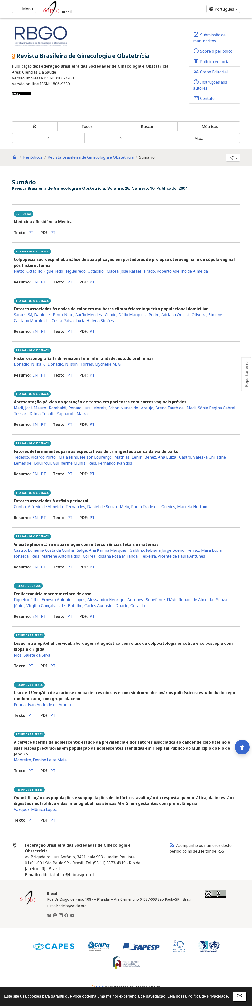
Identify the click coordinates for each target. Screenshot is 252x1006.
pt (30, 232)
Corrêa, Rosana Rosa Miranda (110, 556)
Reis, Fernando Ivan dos (110, 463)
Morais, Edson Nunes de (115, 407)
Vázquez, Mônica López (35, 809)
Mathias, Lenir (128, 457)
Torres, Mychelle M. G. (100, 364)
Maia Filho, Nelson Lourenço (85, 457)
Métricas (210, 126)
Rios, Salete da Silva (32, 655)
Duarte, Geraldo (130, 605)
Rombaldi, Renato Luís (69, 407)
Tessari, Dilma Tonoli (33, 413)
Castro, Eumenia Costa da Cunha (44, 550)
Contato (204, 98)
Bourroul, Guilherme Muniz (59, 463)
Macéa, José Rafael (124, 271)
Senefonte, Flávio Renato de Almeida (179, 599)
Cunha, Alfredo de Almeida (38, 506)
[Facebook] (66, 915)
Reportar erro (246, 374)
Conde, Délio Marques (125, 314)
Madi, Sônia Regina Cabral (211, 407)
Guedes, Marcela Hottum (184, 506)
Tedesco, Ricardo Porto (35, 457)
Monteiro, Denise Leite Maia (40, 760)
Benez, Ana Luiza (160, 457)
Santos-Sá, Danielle (32, 314)
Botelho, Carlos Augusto (90, 605)
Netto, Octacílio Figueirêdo (38, 271)
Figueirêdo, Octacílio (85, 271)
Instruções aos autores (210, 85)
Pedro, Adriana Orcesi (169, 314)
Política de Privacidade (208, 996)
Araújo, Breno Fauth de (162, 407)
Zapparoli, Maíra (72, 413)
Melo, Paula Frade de (139, 506)
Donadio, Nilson (63, 364)
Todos (87, 126)
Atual (200, 138)
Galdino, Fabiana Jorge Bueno (157, 550)
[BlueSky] (49, 915)
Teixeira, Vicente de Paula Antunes (173, 556)
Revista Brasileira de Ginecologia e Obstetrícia (91, 157)
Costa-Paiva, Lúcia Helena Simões (83, 320)
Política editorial (212, 61)
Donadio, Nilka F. (29, 364)
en (35, 282)
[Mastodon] (55, 915)
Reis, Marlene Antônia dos (56, 556)
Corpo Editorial (210, 72)
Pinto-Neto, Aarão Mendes (77, 314)
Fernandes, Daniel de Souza (91, 506)
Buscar (147, 126)
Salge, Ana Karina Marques (102, 550)
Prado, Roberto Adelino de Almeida (176, 271)
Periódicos (32, 157)
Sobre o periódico (212, 51)
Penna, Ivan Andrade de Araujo (42, 704)
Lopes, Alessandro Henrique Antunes (108, 599)
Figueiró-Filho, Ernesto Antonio (42, 599)
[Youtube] (72, 915)
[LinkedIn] (61, 915)
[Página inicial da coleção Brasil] (27, 904)
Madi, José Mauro (30, 407)
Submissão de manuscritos (209, 38)
